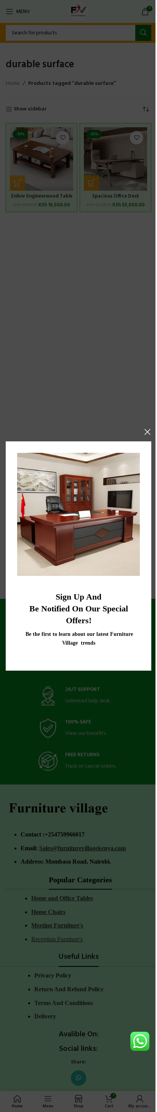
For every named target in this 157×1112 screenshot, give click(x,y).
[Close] (147, 431)
